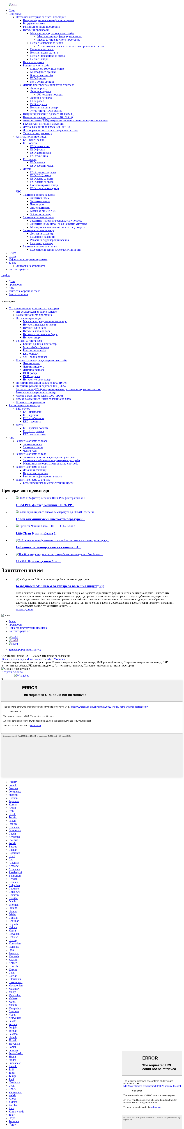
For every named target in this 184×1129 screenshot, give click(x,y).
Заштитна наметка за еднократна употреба (56, 220)
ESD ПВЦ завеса (40, 175)
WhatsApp (23, 675)
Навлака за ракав (33, 62)
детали (29, 609)
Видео (12, 252)
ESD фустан (37, 149)
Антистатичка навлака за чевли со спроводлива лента (70, 46)
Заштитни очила (40, 201)
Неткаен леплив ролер (44, 107)
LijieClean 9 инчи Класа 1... (37, 533)
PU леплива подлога (50, 94)
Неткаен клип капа (42, 49)
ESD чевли (29, 159)
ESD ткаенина (39, 155)
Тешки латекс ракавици (37, 133)
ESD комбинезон (40, 152)
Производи (15, 13)
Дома (12, 10)
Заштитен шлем (39, 197)
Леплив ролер (38, 88)
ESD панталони (40, 146)
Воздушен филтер (34, 23)
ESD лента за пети (41, 178)
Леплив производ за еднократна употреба (48, 84)
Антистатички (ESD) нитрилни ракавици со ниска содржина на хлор (65, 120)
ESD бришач (38, 78)
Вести (12, 256)
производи (15, 284)
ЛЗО (18, 191)
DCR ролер (37, 101)
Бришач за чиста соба (36, 65)
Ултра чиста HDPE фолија (46, 110)
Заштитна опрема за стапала (40, 246)
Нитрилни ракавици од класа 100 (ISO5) (48, 117)
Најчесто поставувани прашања (28, 259)
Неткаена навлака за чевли (46, 42)
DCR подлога (38, 104)
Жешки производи (12, 659)
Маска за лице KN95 (43, 210)
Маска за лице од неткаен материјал (52, 33)
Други (27, 168)
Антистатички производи (31, 136)
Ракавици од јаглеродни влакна (49, 239)
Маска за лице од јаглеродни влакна (59, 36)
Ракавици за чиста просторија (41, 26)
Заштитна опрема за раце (38, 230)
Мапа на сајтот (35, 659)
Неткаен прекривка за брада (47, 55)
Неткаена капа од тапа (44, 52)
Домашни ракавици (42, 233)
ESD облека (30, 143)
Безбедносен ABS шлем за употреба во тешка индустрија (60, 586)
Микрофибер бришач (43, 71)
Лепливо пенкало (41, 97)
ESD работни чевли (42, 165)
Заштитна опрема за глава (39, 194)
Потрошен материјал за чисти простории (41, 16)
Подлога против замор (44, 185)
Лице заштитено (40, 207)
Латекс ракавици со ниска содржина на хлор (50, 130)
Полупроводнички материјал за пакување (48, 20)
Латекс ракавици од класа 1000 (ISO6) (46, 126)
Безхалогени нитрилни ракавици (43, 123)
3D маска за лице (40, 214)
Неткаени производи (36, 29)
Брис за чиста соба (41, 75)
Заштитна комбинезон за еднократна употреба (58, 223)
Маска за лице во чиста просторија (58, 39)
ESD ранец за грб (33, 139)
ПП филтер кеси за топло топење (36, 311)
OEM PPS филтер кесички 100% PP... (45, 505)
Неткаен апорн (39, 59)
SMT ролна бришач (42, 81)
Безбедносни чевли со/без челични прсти (55, 249)
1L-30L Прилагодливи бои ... (38, 561)
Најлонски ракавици (43, 236)
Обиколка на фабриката (30, 265)
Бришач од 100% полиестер (47, 68)
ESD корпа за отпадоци (44, 188)
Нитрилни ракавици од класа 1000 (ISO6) (48, 113)
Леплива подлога (40, 91)
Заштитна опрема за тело (38, 217)
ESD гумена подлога (43, 172)
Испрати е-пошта (12, 671)
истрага (20, 609)
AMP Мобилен (56, 659)
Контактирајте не (19, 269)
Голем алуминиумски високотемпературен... (50, 519)
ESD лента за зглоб (42, 181)
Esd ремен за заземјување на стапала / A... (48, 547)
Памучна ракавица (41, 243)
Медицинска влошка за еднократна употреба (57, 227)
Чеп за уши (37, 204)
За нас (12, 262)
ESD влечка (37, 162)
